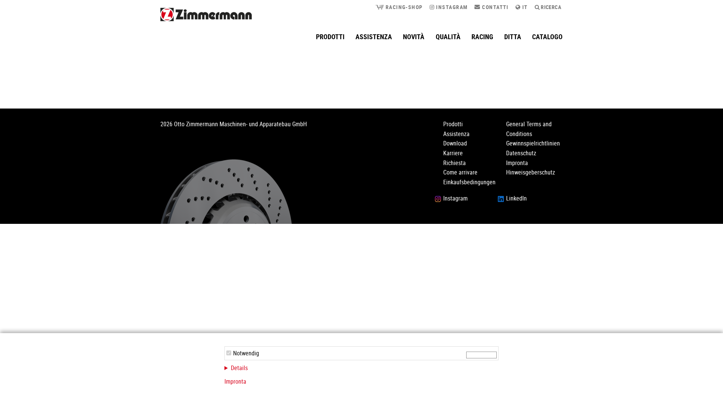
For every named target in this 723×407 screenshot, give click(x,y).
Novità (413, 36)
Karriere (453, 153)
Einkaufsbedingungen (469, 182)
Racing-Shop (403, 7)
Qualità (448, 36)
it (524, 7)
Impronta (235, 381)
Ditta (512, 36)
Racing (482, 36)
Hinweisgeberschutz (530, 172)
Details (239, 368)
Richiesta (454, 163)
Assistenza (373, 36)
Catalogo (547, 36)
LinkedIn (516, 198)
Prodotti (330, 36)
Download (455, 143)
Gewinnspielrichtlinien (533, 143)
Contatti (494, 7)
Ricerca (550, 7)
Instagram (451, 7)
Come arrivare (460, 172)
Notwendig (246, 353)
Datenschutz (521, 153)
